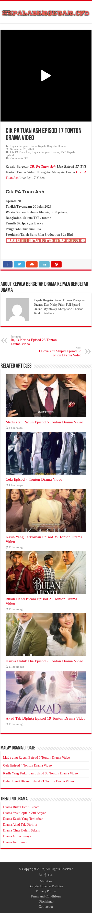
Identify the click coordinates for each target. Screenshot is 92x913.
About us (46, 881)
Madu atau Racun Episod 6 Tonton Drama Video (44, 422)
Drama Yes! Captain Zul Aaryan (25, 813)
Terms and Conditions (46, 896)
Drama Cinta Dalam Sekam (21, 830)
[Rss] (41, 875)
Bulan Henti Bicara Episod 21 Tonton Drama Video (38, 781)
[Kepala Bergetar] (46, 12)
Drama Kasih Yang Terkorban (23, 819)
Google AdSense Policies (46, 886)
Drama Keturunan (15, 842)
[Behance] (50, 875)
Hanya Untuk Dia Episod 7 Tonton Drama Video (44, 661)
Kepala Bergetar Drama (45, 152)
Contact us (46, 906)
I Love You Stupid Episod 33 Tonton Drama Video (60, 351)
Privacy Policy (46, 891)
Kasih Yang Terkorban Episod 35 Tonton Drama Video (40, 773)
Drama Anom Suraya (17, 836)
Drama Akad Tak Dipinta (20, 824)
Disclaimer (46, 901)
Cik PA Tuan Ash (20, 152)
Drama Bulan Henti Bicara (21, 807)
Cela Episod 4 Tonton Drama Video (34, 479)
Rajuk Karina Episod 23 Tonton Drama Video (34, 340)
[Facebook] (45, 875)
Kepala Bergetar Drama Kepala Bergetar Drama (38, 145)
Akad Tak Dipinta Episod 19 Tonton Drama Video (46, 718)
